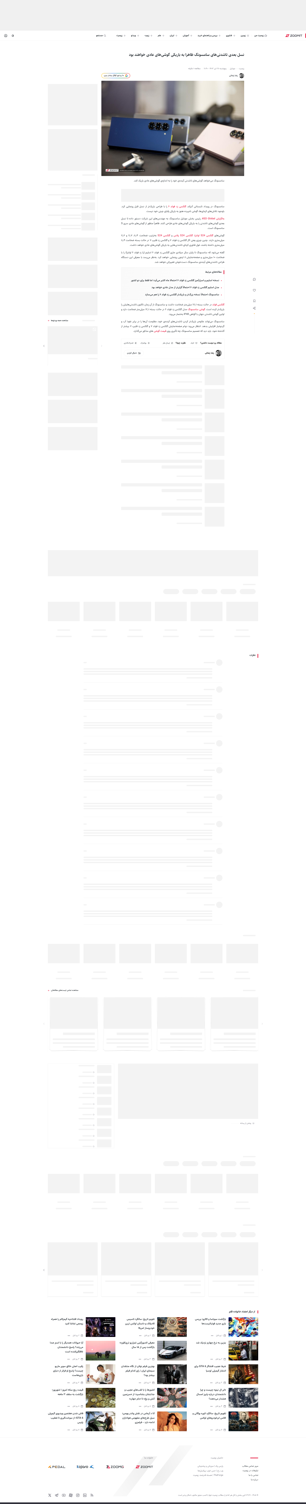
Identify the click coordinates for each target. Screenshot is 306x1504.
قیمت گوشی (160, 331)
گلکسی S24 (164, 236)
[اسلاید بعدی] (44, 346)
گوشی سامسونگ (196, 310)
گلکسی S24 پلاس (183, 236)
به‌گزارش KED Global (213, 219)
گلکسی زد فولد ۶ (177, 207)
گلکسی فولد (218, 305)
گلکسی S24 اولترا (204, 236)
